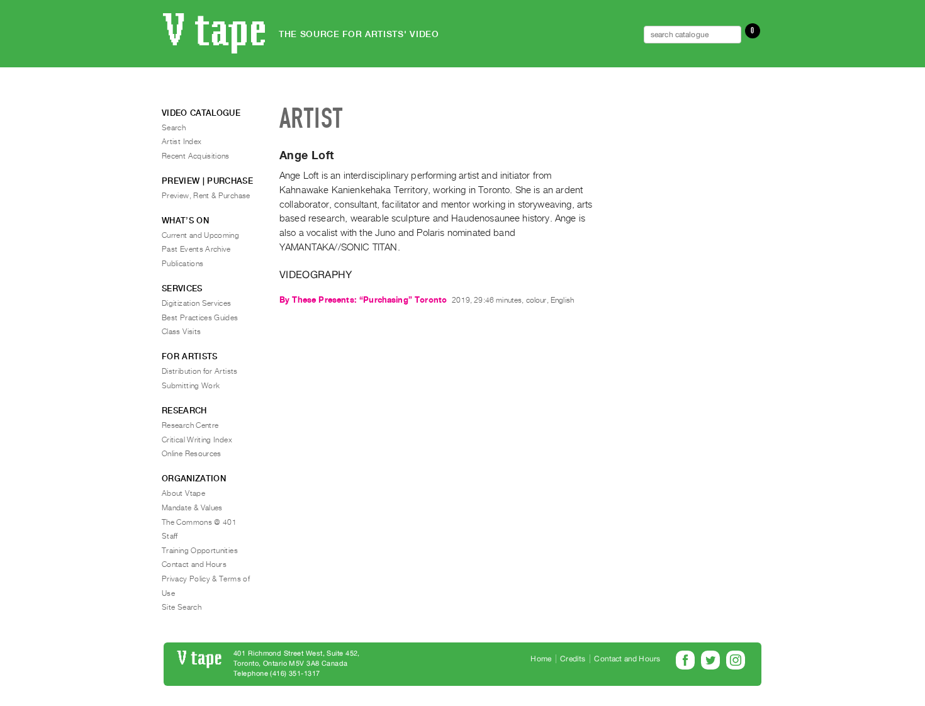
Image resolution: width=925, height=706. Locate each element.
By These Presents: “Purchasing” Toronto (363, 300)
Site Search (181, 607)
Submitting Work (191, 385)
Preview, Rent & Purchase (206, 195)
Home (540, 658)
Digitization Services (197, 303)
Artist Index (181, 141)
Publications (182, 263)
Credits (572, 658)
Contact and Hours (194, 564)
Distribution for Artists (200, 371)
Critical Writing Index (197, 439)
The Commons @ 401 (199, 522)
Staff (170, 536)
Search (174, 127)
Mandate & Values (192, 507)
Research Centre (190, 425)
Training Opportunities (200, 550)
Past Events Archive (196, 249)
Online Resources (191, 453)
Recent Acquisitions (196, 156)
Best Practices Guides (200, 317)
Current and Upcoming (200, 235)
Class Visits (181, 331)
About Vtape (183, 493)
